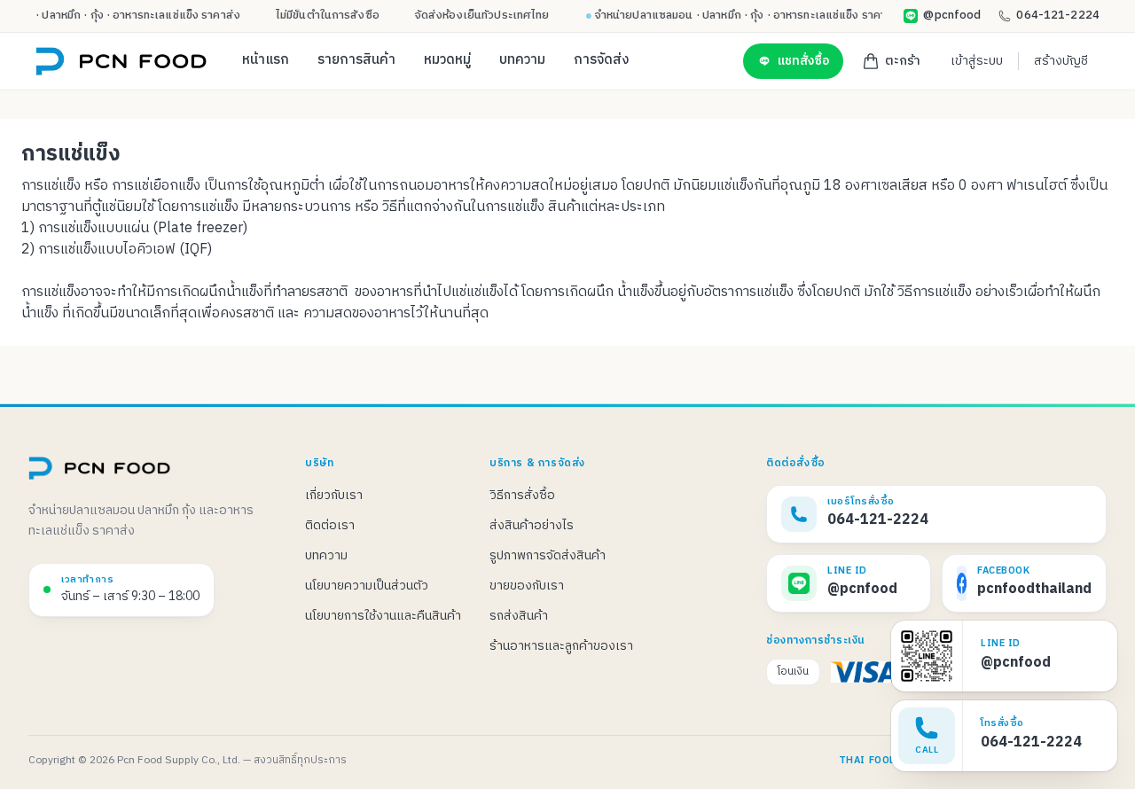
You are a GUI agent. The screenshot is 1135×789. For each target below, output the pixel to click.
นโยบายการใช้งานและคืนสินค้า (383, 615)
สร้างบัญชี (1061, 61)
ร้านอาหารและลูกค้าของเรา (561, 646)
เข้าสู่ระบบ (977, 61)
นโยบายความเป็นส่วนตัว (366, 585)
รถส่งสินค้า (518, 615)
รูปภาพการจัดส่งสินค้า (547, 555)
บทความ (522, 61)
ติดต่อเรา (330, 525)
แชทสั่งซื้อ (803, 61)
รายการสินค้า (356, 61)
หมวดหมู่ (447, 61)
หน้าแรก (265, 61)
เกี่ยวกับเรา (334, 495)
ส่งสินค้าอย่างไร (531, 525)
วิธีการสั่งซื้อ (522, 495)
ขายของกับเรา (526, 585)
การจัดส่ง (601, 61)
